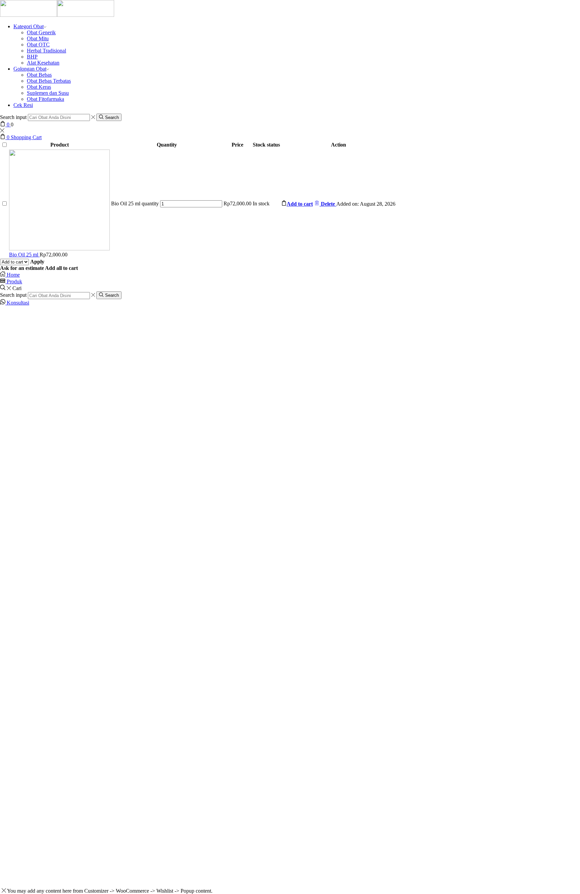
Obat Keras (39, 87)
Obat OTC (38, 44)
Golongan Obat (29, 69)
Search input (13, 117)
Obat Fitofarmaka (45, 99)
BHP (32, 56)
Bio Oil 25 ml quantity (135, 203)
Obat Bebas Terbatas (49, 81)
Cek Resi (23, 105)
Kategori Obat (28, 26)
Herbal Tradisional (46, 50)
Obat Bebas (39, 75)
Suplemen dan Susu (48, 93)
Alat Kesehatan (43, 63)
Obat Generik (41, 32)
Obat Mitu (38, 38)
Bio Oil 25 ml (24, 254)
